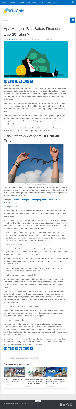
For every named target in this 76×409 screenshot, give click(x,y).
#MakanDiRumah (52, 2)
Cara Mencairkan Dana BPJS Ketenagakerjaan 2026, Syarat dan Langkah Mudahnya (34, 381)
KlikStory (41, 2)
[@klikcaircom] (61, 404)
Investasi (21, 2)
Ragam (34, 2)
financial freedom (35, 358)
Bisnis (28, 2)
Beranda (4, 2)
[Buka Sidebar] (72, 20)
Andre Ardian (11, 39)
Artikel (6, 20)
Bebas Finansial (11, 358)
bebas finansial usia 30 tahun (22, 358)
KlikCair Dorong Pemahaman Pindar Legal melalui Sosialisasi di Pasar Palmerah (55, 381)
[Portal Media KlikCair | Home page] (14, 10)
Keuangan (13, 2)
